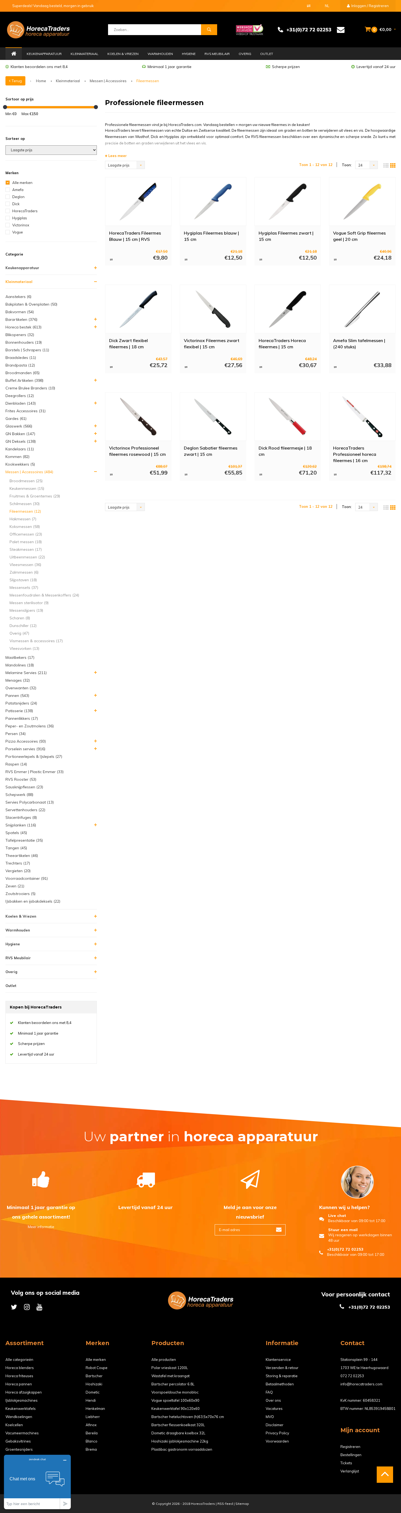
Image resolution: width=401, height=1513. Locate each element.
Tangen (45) (16, 847)
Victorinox (20, 225)
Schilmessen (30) (25, 503)
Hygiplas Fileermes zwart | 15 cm (286, 236)
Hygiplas (19, 218)
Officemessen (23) (26, 534)
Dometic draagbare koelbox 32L (178, 1433)
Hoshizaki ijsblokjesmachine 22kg (179, 1441)
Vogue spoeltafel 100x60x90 (175, 1400)
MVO (270, 1416)
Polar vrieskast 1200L (169, 1368)
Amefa (17, 189)
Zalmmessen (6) (24, 572)
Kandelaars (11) (19, 449)
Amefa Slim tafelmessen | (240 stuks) (359, 343)
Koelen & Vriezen (123, 54)
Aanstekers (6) (18, 296)
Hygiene (189, 54)
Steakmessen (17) (26, 549)
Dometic (93, 1392)
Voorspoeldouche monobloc (175, 1392)
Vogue (17, 232)
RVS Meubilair (217, 54)
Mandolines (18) (19, 665)
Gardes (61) (15, 418)
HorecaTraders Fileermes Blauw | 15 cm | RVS (135, 236)
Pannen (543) (17, 695)
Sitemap (242, 1504)
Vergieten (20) (18, 870)
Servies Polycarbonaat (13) (29, 802)
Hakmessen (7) (23, 518)
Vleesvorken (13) (24, 648)
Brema (91, 1449)
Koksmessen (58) (25, 526)
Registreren (350, 1446)
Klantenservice (278, 1359)
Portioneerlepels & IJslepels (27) (33, 756)
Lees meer (117, 155)
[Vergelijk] (308, 6)
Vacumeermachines (22, 1433)
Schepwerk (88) (19, 794)
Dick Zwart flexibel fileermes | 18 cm (128, 343)
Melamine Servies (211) (26, 672)
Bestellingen (350, 1455)
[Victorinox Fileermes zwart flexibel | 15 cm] (213, 309)
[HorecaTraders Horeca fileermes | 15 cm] (287, 309)
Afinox (91, 1425)
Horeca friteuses (19, 1376)
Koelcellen (14, 1425)
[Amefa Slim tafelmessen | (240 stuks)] (362, 309)
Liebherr (93, 1416)
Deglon (18, 197)
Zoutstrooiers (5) (20, 893)
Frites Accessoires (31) (25, 410)
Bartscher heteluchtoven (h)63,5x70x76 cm (187, 1416)
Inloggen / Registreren (370, 6)
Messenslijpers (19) (26, 610)
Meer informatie (41, 1227)
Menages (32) (17, 680)
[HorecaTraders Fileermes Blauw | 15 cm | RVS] (138, 201)
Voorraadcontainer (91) (26, 878)
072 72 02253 (352, 1376)
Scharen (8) (20, 618)
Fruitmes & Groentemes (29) (35, 496)
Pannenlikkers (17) (21, 718)
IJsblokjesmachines (21, 1400)
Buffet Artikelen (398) (24, 380)
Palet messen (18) (26, 541)
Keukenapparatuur (44, 54)
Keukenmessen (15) (27, 488)
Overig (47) (19, 633)
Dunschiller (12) (23, 625)
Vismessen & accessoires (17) (36, 640)
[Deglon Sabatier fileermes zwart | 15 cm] (213, 416)
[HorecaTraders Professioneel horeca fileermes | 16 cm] (362, 416)
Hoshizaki (94, 1384)
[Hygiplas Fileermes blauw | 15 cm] (213, 201)
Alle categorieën (19, 1359)
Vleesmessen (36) (25, 564)
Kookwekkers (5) (20, 464)
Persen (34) (15, 733)
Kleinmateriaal (84, 54)
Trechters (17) (17, 863)
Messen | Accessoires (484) (29, 471)
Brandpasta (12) (20, 365)
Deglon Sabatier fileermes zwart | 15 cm (210, 451)
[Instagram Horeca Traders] (27, 1307)
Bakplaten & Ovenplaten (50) (31, 304)
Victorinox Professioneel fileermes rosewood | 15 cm (137, 451)
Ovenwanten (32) (20, 687)
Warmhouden (160, 54)
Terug (16, 80)
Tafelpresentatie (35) (24, 840)
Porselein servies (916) (25, 748)
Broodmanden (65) (22, 372)
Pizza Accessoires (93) (25, 741)
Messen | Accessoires (108, 81)
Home (13, 54)
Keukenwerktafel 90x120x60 (175, 1408)
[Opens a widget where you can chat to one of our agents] (37, 1482)
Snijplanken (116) (20, 825)
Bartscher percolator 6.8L (172, 1384)
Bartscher (94, 1376)
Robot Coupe (96, 1368)
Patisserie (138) (19, 710)
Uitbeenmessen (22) (27, 557)
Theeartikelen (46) (21, 855)
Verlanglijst (349, 1471)
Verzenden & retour (282, 1368)
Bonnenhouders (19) (23, 342)
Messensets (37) (24, 587)
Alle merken (22, 182)
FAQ (269, 1392)
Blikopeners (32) (19, 334)
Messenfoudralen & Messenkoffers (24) (44, 595)
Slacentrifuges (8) (21, 817)
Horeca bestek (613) (23, 327)
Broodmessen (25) (26, 480)
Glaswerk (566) (18, 426)
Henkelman (95, 1408)
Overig (245, 54)
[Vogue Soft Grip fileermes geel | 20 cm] (362, 201)
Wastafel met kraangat (170, 1376)
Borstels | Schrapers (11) (27, 350)
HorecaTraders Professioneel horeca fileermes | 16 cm (354, 454)
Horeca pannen (18, 1384)
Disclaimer (274, 1425)
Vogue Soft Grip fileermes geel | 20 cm (359, 236)
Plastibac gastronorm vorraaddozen (181, 1449)
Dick (16, 204)
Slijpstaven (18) (23, 579)
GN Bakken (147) (20, 433)
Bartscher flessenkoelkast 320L (178, 1425)
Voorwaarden (277, 1441)
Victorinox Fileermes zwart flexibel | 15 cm (211, 343)
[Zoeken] (209, 29)
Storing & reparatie (282, 1376)
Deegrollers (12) (19, 395)
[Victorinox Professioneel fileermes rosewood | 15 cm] (138, 416)
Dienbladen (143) (20, 403)
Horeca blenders (19, 1368)
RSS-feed (225, 1504)
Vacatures (274, 1408)
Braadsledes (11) (20, 357)
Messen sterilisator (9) (29, 602)
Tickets (346, 1463)
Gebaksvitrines (18, 1441)
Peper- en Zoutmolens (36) (29, 726)
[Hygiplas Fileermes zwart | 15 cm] (287, 201)
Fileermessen (147, 81)
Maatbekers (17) (19, 657)
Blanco (91, 1441)
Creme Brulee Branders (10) (30, 388)
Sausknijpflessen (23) (24, 787)
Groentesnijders (19, 1449)
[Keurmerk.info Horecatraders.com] (249, 29)
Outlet (266, 54)
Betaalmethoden (280, 1384)
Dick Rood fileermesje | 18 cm (285, 451)
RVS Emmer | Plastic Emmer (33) (34, 771)
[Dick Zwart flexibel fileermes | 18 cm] (138, 309)
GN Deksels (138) (20, 441)
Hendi (91, 1400)
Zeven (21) (14, 886)
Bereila (92, 1433)
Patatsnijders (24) (21, 703)
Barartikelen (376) (21, 319)
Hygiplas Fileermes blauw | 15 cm (211, 236)
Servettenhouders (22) (25, 809)
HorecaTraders (25, 211)
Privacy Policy (277, 1433)
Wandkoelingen (18, 1416)
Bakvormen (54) (19, 311)
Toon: (347, 165)
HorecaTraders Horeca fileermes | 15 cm (282, 343)
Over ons (273, 1400)
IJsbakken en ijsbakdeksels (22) (32, 901)
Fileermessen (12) (25, 511)
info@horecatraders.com (361, 1384)
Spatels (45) (16, 832)
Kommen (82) (17, 456)
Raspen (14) (16, 764)
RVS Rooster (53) (20, 779)
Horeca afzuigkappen (23, 1392)
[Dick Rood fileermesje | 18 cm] (287, 416)
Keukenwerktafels (20, 1408)
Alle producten (163, 1359)
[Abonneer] (279, 1229)
